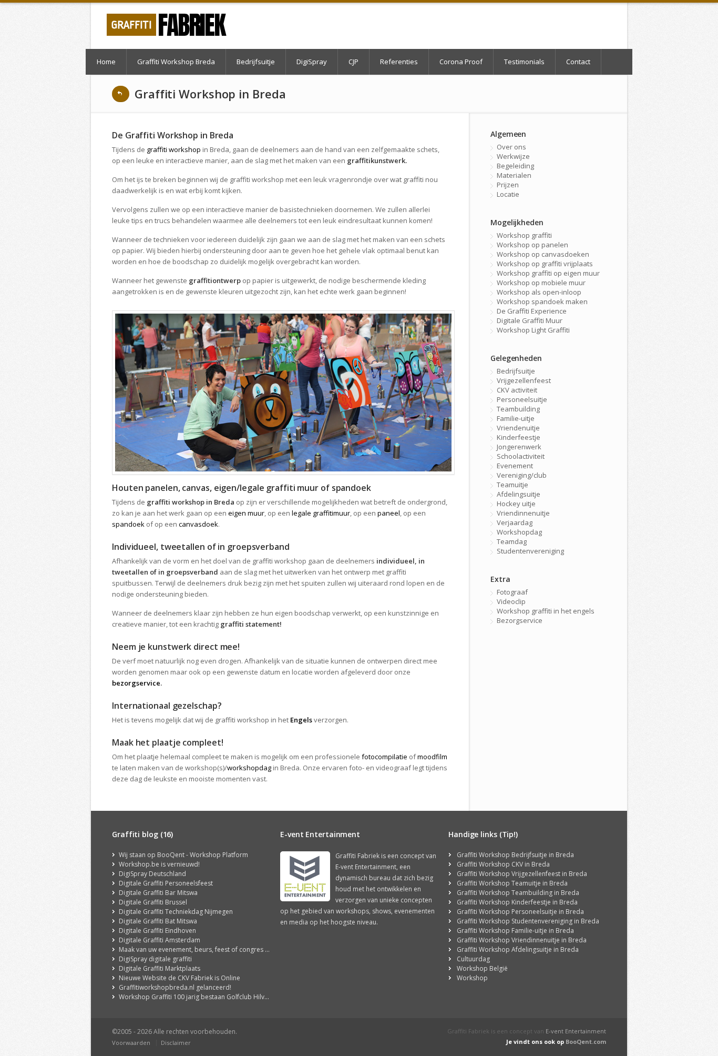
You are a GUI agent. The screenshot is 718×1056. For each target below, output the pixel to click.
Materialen (514, 175)
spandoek (128, 524)
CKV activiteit (517, 390)
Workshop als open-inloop (539, 292)
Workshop (472, 977)
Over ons (511, 147)
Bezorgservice (519, 620)
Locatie (508, 194)
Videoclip (511, 601)
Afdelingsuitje (518, 494)
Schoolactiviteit (521, 456)
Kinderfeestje (518, 437)
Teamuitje (512, 484)
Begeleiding (515, 165)
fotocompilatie (384, 756)
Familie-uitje (516, 418)
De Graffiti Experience (532, 311)
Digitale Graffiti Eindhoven (157, 930)
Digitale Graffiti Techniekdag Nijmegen (176, 911)
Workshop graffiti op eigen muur (548, 273)
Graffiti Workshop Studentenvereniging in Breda (528, 921)
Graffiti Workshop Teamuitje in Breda (512, 883)
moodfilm (432, 756)
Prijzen (508, 184)
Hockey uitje (516, 503)
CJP (353, 61)
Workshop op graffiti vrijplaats (545, 263)
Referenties (399, 61)
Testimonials (524, 61)
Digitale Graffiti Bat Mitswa (158, 921)
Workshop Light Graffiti (533, 330)
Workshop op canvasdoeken (543, 254)
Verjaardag (514, 522)
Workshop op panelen (532, 244)
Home (106, 61)
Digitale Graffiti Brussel (153, 902)
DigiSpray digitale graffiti (155, 958)
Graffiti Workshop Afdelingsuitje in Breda (518, 949)
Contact (578, 61)
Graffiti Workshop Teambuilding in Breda (518, 892)
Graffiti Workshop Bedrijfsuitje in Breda (515, 854)
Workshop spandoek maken (542, 301)
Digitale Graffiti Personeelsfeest (166, 883)
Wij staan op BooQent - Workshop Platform (183, 854)
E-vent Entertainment (576, 1031)
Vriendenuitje (518, 428)
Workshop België (482, 968)
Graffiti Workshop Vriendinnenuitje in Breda (522, 940)
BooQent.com (586, 1041)
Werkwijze (513, 156)
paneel (388, 513)
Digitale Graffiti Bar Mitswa (158, 892)
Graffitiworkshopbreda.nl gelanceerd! (175, 987)
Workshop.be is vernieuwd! (159, 864)
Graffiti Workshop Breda (176, 61)
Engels (301, 720)
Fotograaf (512, 592)
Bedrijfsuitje (256, 61)
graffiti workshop (174, 149)
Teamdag (512, 541)
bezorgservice (136, 683)
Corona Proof (461, 61)
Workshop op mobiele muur (541, 282)
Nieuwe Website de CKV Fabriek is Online (179, 977)
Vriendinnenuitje (523, 513)
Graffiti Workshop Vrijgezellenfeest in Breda (522, 873)
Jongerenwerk (519, 446)
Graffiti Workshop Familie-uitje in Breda (515, 930)
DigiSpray (311, 61)
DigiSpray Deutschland (152, 873)
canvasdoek (198, 524)
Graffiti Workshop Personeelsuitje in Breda (520, 911)
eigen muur (246, 513)
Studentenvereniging (530, 551)
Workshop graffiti (524, 235)
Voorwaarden (131, 1043)
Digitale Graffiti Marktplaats (159, 968)
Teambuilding (518, 409)
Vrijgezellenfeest (524, 380)
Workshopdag (519, 532)
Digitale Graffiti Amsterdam (159, 940)
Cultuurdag (473, 958)
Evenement (515, 465)
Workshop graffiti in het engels (545, 611)
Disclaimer (176, 1043)
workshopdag (249, 767)
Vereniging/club (522, 475)
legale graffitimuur (321, 513)
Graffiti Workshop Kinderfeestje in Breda (517, 902)
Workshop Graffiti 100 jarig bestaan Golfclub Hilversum (201, 996)
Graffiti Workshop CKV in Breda (503, 864)
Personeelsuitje (522, 399)
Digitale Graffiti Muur (529, 320)
